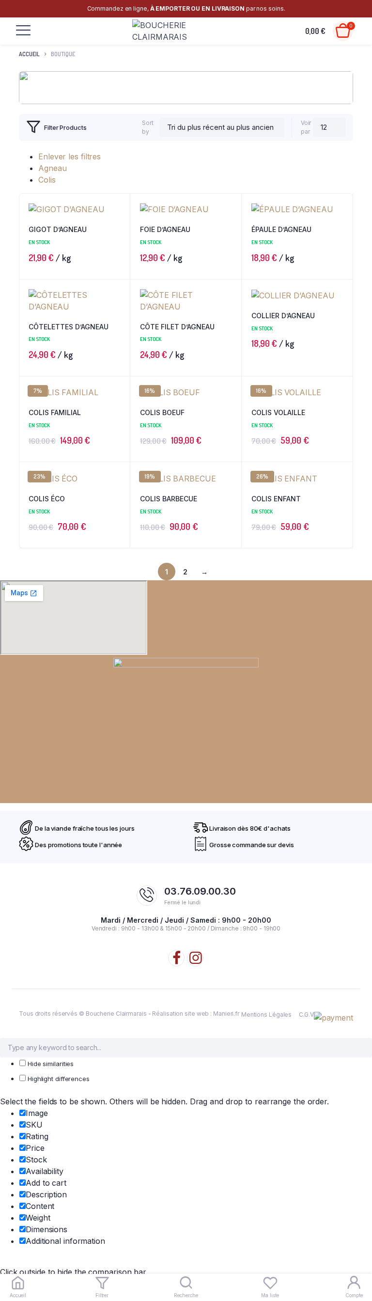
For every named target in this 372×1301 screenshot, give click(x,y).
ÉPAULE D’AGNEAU (281, 229)
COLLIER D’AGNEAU (283, 315)
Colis (47, 180)
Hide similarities (50, 1064)
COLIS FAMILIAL (55, 412)
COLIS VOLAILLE (278, 412)
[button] (118, 318)
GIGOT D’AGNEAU (58, 229)
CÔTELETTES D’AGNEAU (68, 327)
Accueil (29, 54)
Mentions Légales (266, 1014)
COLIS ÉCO (47, 499)
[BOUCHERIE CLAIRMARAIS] (167, 31)
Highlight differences (58, 1079)
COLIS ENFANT (276, 499)
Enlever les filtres (69, 156)
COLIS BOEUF (162, 412)
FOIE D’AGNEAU (165, 229)
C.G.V (306, 1014)
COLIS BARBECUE (168, 499)
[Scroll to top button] (356, 1262)
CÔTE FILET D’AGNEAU (177, 327)
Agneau (52, 168)
